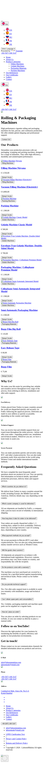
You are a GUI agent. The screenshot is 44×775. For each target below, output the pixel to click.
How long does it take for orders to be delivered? (19, 518)
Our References (12, 73)
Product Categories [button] (13, 62)
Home (8, 57)
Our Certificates (12, 75)
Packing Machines (18, 70)
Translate (19, 51)
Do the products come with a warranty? (16, 567)
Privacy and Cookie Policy (16, 739)
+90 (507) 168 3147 (8, 53)
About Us (9, 59)
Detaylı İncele (7, 177)
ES (10, 34)
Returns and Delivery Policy (17, 743)
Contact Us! (6, 139)
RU (10, 37)
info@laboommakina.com (11, 662)
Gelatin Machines (17, 66)
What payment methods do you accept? (16, 535)
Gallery (9, 77)
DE (10, 44)
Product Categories (13, 710)
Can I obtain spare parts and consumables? (17, 599)
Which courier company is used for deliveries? (18, 504)
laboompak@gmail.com (10, 665)
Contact (9, 79)
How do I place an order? (11, 612)
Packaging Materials (18, 68)
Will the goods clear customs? (12, 550)
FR (10, 41)
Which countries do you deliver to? (14, 486)
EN (10, 30)
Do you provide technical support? (14, 584)
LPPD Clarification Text (15, 734)
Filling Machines (17, 64)
